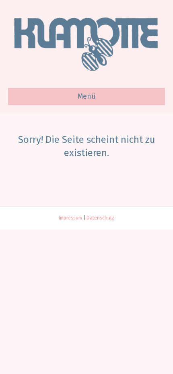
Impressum (70, 218)
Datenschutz (100, 218)
